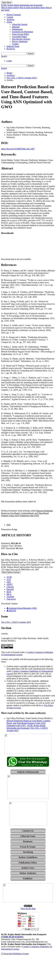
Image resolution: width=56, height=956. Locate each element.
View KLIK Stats (28, 908)
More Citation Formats (11, 572)
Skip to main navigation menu (32, 7)
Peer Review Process (21, 39)
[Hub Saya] (28, 766)
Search (30, 54)
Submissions (17, 29)
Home (9, 73)
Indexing (16, 27)
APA (9, 582)
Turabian (10, 596)
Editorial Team (13, 46)
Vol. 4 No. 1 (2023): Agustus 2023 (22, 78)
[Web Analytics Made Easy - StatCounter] (28, 906)
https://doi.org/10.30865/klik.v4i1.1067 (18, 149)
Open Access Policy (20, 34)
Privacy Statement (19, 41)
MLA (9, 594)
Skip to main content (10, 7)
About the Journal (19, 24)
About (9, 22)
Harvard (10, 589)
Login (9, 61)
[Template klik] (28, 798)
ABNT (10, 584)
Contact (15, 44)
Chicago (10, 587)
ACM (9, 577)
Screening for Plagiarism (22, 31)
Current (10, 17)
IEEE (9, 591)
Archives (10, 19)
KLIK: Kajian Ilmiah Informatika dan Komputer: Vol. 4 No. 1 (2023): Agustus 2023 (27, 728)
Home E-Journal (14, 14)
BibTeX (12, 610)
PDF (9, 525)
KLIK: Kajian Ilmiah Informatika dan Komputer (22, 5)
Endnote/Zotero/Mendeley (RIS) (23, 608)
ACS (9, 579)
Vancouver (11, 599)
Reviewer (11, 49)
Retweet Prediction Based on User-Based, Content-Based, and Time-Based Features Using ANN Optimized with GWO (29, 723)
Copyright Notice (19, 36)
